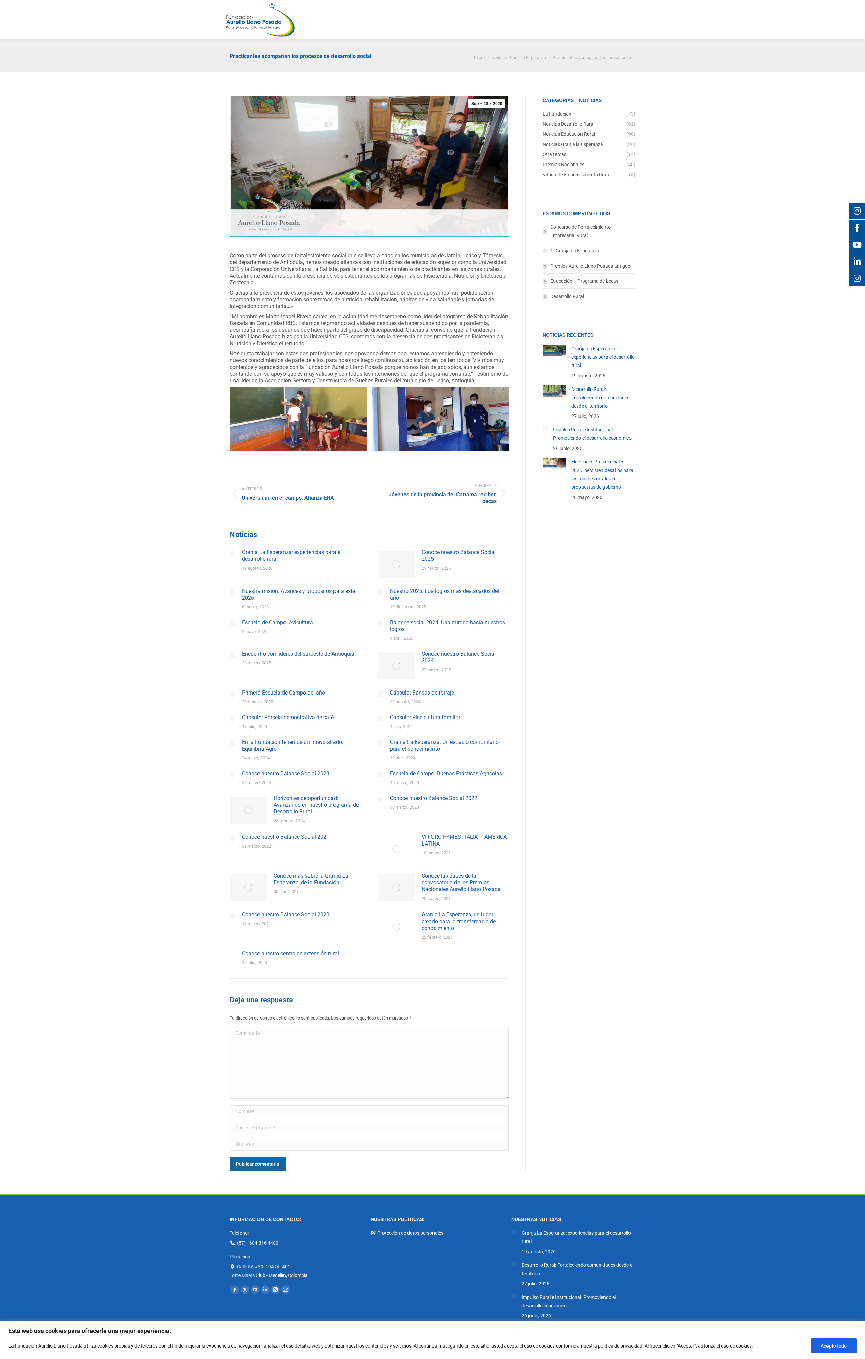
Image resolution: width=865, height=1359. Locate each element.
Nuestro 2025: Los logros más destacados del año (444, 594)
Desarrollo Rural (567, 296)
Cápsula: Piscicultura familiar (425, 717)
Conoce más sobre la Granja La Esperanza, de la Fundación (311, 879)
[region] (432, 1340)
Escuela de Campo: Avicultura (277, 622)
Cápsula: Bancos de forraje (422, 692)
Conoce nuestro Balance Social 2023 (285, 773)
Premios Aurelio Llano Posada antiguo (590, 266)
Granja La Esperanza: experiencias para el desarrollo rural (292, 555)
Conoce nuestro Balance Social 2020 (285, 914)
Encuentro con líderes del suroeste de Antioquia (298, 654)
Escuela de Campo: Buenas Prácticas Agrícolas (446, 773)
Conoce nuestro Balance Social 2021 (285, 837)
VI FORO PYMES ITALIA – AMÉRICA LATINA (464, 840)
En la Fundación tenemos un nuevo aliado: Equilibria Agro (292, 745)
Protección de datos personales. (411, 1233)
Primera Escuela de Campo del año (283, 692)
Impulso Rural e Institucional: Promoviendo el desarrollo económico (592, 434)
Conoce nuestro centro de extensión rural (290, 953)
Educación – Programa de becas (584, 281)
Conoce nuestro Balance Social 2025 (459, 555)
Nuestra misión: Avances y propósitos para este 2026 (298, 594)
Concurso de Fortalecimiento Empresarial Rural (580, 231)
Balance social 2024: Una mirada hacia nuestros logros (447, 625)
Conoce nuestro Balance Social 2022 (433, 798)
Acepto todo (834, 1346)
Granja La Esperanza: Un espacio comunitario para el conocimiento (444, 745)
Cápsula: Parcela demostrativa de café (288, 717)
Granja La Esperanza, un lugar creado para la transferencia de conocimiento (459, 921)
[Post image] (232, 553)
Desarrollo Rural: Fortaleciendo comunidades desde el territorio (600, 397)
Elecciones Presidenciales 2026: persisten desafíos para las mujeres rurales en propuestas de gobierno (602, 474)
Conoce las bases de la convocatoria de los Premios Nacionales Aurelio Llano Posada (461, 882)
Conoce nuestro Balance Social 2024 (459, 657)
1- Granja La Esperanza (574, 250)
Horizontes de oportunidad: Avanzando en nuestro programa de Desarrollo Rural (316, 805)
